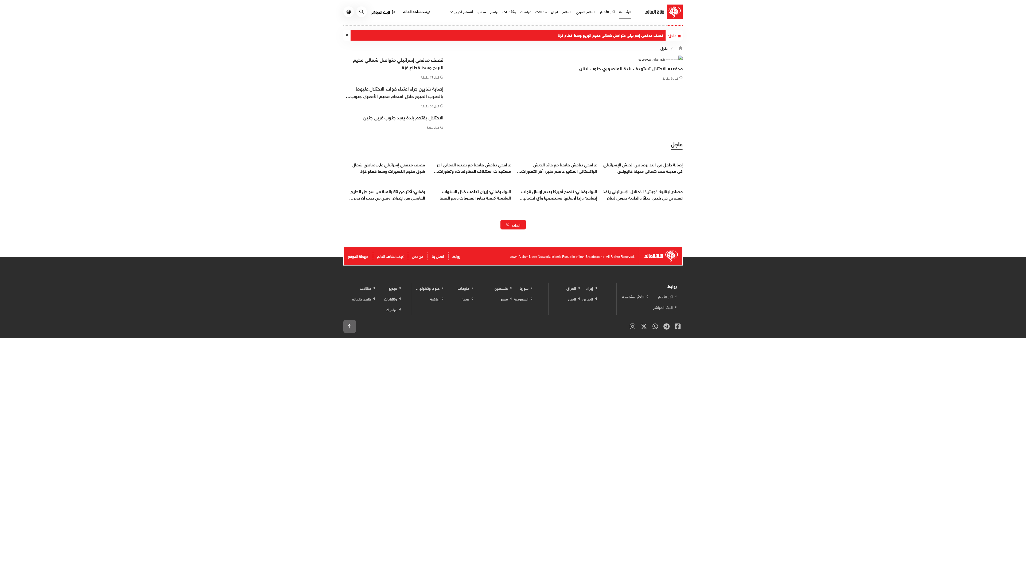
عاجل (664, 48)
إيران (554, 11)
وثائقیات (509, 11)
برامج (494, 11)
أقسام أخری (463, 11)
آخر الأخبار (607, 11)
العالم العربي (586, 11)
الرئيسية (625, 11)
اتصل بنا (438, 255)
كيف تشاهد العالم (417, 11)
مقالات (541, 11)
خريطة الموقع (358, 255)
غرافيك (525, 11)
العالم (567, 11)
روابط (456, 255)
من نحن (417, 255)
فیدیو (481, 11)
